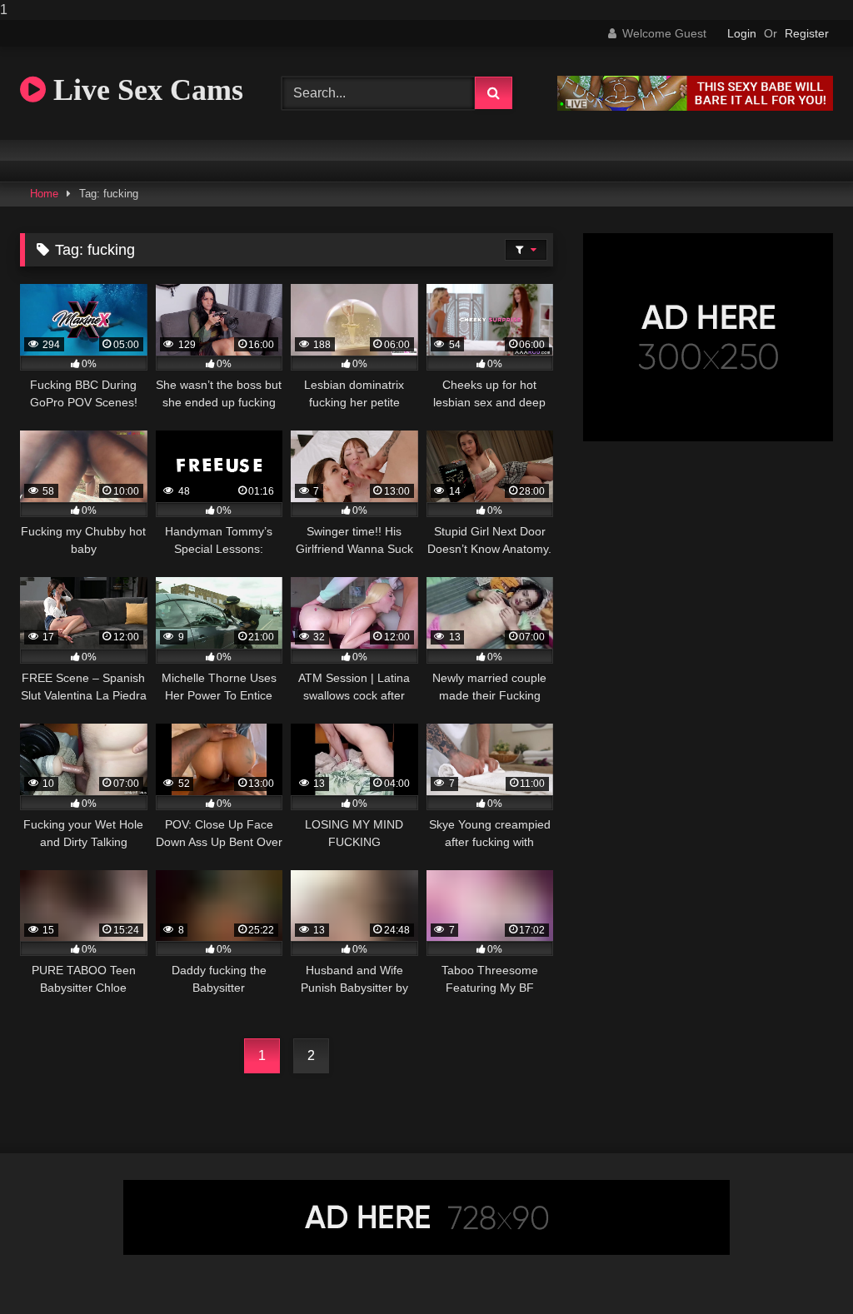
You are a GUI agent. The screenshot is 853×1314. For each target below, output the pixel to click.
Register (807, 33)
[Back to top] (801, 1268)
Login (741, 33)
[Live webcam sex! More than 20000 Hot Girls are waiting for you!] (695, 106)
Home (44, 193)
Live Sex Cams (144, 90)
